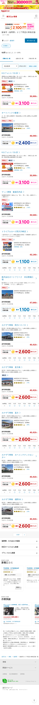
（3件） (28, 337)
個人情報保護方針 (13, 674)
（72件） (28, 207)
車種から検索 (33, 66)
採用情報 (22, 674)
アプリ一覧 (5, 689)
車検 (10, 656)
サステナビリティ (23, 689)
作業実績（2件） (18, 91)
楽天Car (4, 656)
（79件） (28, 89)
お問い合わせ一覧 (13, 689)
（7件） (28, 382)
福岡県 (15, 656)
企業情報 (5, 674)
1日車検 (5, 46)
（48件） (28, 128)
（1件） (28, 511)
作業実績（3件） (18, 247)
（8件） (28, 425)
